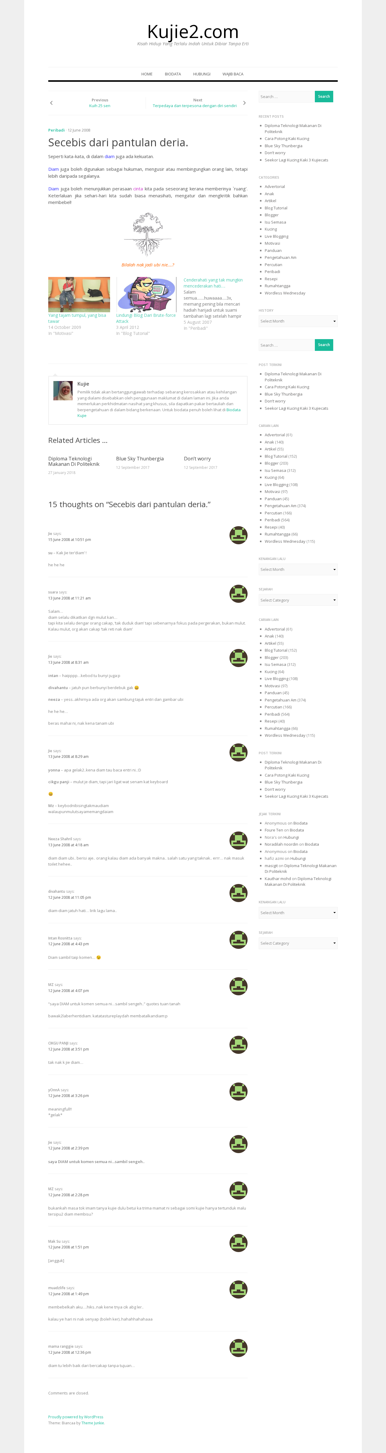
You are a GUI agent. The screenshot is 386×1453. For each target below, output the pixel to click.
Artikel (270, 200)
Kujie (83, 383)
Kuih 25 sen (99, 105)
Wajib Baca (233, 74)
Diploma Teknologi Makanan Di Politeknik (74, 461)
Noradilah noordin (281, 844)
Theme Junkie (92, 1423)
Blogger (272, 215)
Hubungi (201, 74)
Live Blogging (276, 236)
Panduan (273, 250)
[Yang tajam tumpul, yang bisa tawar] (79, 294)
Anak (269, 193)
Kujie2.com (193, 31)
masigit (271, 865)
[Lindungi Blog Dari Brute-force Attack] (147, 294)
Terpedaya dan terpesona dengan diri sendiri (195, 105)
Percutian (273, 264)
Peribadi (56, 130)
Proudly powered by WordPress (75, 1417)
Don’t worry (197, 458)
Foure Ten (274, 830)
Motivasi (272, 243)
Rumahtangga (277, 285)
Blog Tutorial (276, 208)
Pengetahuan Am (280, 257)
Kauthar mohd (278, 878)
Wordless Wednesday (285, 293)
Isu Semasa (275, 222)
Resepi (271, 278)
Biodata (173, 74)
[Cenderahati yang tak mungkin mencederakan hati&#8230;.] (218, 304)
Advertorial (275, 186)
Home (147, 74)
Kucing (271, 229)
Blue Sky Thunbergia (140, 458)
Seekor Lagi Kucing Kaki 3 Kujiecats (296, 160)
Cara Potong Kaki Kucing (287, 138)
